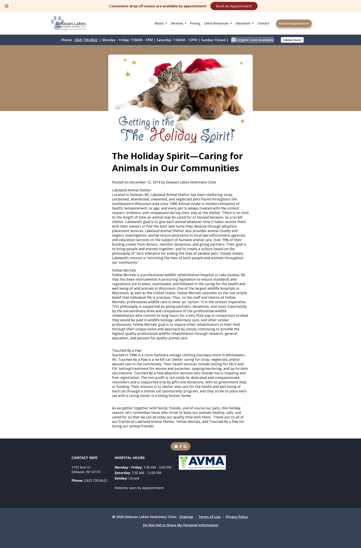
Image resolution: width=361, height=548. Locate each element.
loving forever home (174, 395)
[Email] (176, 446)
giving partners (211, 244)
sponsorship (172, 391)
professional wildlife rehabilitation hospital (178, 274)
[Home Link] (68, 23)
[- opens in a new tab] (181, 446)
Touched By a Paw (126, 350)
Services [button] (177, 23)
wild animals (144, 288)
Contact (263, 23)
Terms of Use (209, 517)
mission (136, 258)
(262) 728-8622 (86, 40)
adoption (171, 373)
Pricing (195, 23)
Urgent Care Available (254, 40)
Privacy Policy (237, 517)
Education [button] (243, 23)
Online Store (292, 40)
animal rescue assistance (168, 235)
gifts (175, 382)
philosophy (121, 253)
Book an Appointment (234, 6)
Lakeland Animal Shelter (131, 190)
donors (152, 244)
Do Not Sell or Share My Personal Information (180, 525)
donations (201, 306)
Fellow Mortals (124, 270)
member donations (175, 244)
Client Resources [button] (216, 23)
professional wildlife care (146, 302)
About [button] (159, 23)
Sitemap (186, 517)
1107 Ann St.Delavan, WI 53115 (86, 469)
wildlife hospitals (221, 288)
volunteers (120, 382)
